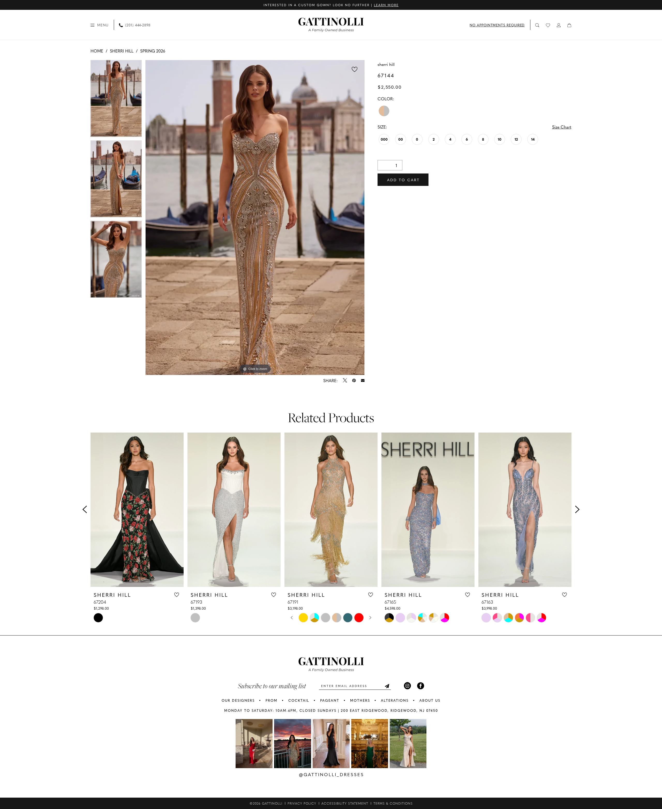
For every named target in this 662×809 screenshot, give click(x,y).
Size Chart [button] (561, 127)
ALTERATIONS (395, 700)
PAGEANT (329, 700)
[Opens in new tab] (254, 743)
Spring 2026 (152, 51)
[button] (99, 25)
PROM (271, 700)
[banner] (331, 25)
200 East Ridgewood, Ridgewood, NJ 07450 (389, 710)
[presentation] (137, 510)
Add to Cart (403, 179)
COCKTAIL (298, 700)
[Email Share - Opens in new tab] (363, 380)
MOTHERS (360, 700)
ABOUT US (429, 700)
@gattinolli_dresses (331, 774)
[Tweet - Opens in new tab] (345, 380)
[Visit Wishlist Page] (548, 24)
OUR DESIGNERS (238, 700)
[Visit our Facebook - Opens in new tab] (420, 685)
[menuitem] (99, 25)
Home (97, 51)
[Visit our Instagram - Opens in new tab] (407, 685)
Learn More (386, 5)
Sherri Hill (121, 51)
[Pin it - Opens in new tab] (354, 380)
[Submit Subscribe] (387, 686)
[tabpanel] (116, 100)
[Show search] (537, 25)
